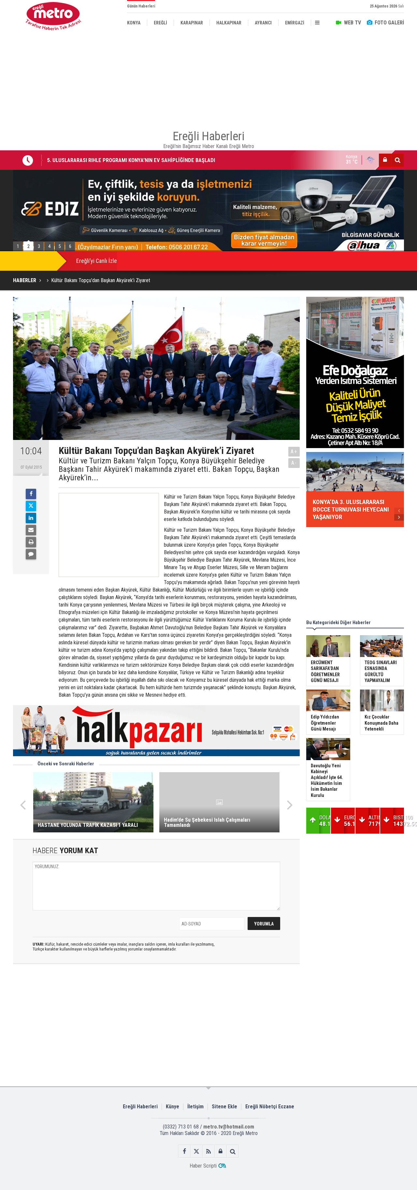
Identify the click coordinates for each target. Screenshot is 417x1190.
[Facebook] (31, 494)
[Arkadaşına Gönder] (31, 530)
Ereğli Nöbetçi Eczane (269, 1106)
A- (294, 463)
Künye (172, 1106)
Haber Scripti (203, 1166)
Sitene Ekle (224, 1106)
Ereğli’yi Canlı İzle (96, 260)
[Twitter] (31, 506)
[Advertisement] (208, 78)
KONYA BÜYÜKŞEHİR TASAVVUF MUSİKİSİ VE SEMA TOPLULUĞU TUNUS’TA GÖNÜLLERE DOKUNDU (158, 161)
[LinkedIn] (31, 518)
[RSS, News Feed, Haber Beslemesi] (209, 1151)
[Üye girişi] (385, 160)
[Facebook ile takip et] (185, 1151)
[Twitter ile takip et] (197, 1151)
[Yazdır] (31, 542)
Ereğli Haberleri (140, 1106)
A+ (294, 451)
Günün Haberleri (141, 6)
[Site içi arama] (397, 160)
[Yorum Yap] (31, 554)
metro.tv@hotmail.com (228, 1127)
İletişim (195, 1106)
